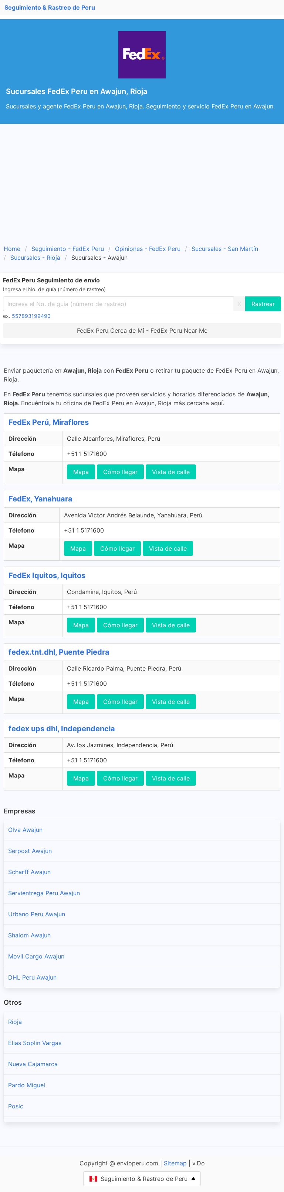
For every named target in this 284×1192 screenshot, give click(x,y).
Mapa (81, 472)
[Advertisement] (142, 187)
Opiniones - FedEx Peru (147, 248)
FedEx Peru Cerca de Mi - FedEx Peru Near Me (142, 330)
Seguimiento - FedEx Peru (67, 248)
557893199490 (31, 316)
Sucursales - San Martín (225, 248)
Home (12, 248)
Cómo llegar (120, 472)
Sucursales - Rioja (35, 257)
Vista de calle (171, 472)
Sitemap (175, 1163)
